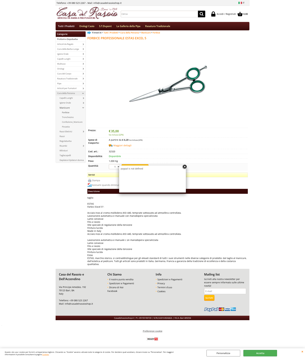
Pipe (59, 83)
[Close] (184, 167)
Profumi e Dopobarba (67, 39)
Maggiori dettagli (122, 145)
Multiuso (61, 63)
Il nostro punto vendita (121, 279)
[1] (115, 167)
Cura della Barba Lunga (68, 49)
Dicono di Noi (116, 287)
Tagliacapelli (65, 155)
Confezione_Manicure (72, 121)
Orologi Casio (86, 26)
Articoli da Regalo (65, 44)
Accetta (260, 353)
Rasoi (62, 136)
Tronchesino (68, 117)
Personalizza (223, 353)
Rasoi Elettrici (66, 131)
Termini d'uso (164, 287)
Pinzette (66, 126)
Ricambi (63, 145)
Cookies (45, 354)
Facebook (112, 291)
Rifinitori (64, 150)
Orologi (60, 68)
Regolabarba (65, 141)
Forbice (65, 112)
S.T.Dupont (105, 26)
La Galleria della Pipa (128, 26)
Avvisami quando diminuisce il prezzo (112, 184)
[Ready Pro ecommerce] (152, 339)
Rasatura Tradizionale (157, 26)
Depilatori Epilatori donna (72, 160)
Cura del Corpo (64, 73)
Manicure (65, 107)
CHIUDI (302, 351)
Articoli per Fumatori (67, 88)
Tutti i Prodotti (66, 26)
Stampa (96, 180)
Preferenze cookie (152, 331)
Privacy (161, 283)
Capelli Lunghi (63, 58)
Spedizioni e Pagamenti (121, 283)
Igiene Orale (62, 53)
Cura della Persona (66, 93)
